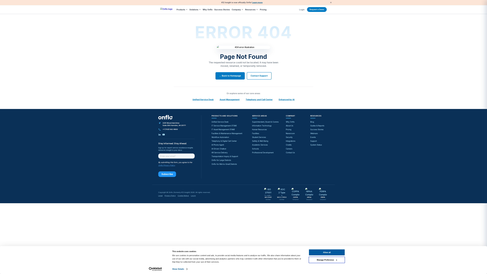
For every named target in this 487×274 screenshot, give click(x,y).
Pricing (263, 9)
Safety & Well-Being (260, 141)
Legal (160, 196)
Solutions (193, 9)
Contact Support (259, 75)
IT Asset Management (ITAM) (223, 130)
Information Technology (262, 126)
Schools (255, 149)
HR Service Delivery (220, 153)
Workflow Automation (220, 137)
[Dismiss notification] (330, 2)
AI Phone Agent (218, 145)
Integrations (290, 141)
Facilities (255, 133)
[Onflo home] (166, 9)
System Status (316, 145)
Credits (289, 145)
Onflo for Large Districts (221, 160)
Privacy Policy (170, 196)
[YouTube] (163, 134)
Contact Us (290, 153)
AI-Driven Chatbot (219, 149)
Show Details (178, 269)
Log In (193, 196)
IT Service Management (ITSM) (224, 126)
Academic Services (260, 145)
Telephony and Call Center (259, 99)
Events (313, 137)
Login (302, 10)
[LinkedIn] (159, 134)
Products (181, 9)
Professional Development (263, 153)
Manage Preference (325, 260)
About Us (289, 126)
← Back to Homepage (230, 75)
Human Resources (259, 130)
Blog (312, 122)
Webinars (314, 133)
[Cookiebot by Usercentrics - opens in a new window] (155, 269)
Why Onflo (208, 9)
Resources (250, 9)
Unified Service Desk (203, 99)
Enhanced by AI (286, 99)
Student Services (259, 137)
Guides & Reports (317, 126)
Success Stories (222, 9)
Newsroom (290, 133)
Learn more (257, 2)
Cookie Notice (183, 196)
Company (236, 9)
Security (289, 137)
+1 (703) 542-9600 (170, 129)
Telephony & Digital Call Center (224, 141)
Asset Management (230, 99)
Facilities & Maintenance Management (227, 133)
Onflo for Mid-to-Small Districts (224, 164)
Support (313, 141)
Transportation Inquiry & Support (225, 156)
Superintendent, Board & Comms (265, 122)
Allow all (327, 252)
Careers (289, 149)
